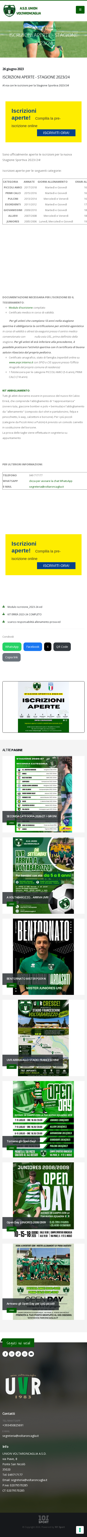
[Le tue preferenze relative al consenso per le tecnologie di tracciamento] (80, 1530)
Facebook (32, 647)
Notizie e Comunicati (49, 28)
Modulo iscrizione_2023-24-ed (24, 606)
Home (29, 28)
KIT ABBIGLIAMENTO (16, 390)
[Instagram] (12, 1354)
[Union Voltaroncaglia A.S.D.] (22, 11)
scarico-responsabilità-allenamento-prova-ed (33, 621)
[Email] (31, 1354)
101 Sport (60, 1527)
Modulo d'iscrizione (21, 307)
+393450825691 (13, 1425)
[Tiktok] (18, 1354)
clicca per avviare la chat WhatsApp (50, 481)
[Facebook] (5, 1354)
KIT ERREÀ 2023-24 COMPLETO (24, 614)
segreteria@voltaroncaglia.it (46, 486)
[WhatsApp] (25, 1354)
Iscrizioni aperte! (40, 121)
